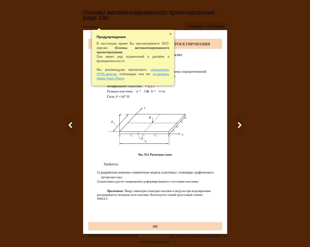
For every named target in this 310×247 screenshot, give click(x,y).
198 (207, 236)
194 (187, 236)
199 (212, 236)
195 (192, 236)
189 (135, 236)
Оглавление (196, 26)
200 (218, 236)
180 (89, 236)
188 (130, 236)
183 (105, 236)
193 (182, 236)
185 (115, 236)
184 (110, 236)
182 (100, 236)
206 (225, 236)
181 (95, 236)
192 (177, 236)
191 (172, 236)
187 (125, 236)
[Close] (170, 34)
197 (202, 236)
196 (197, 236)
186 (120, 236)
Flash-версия (215, 26)
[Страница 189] (70, 125)
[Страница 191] (239, 125)
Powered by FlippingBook (155, 241)
